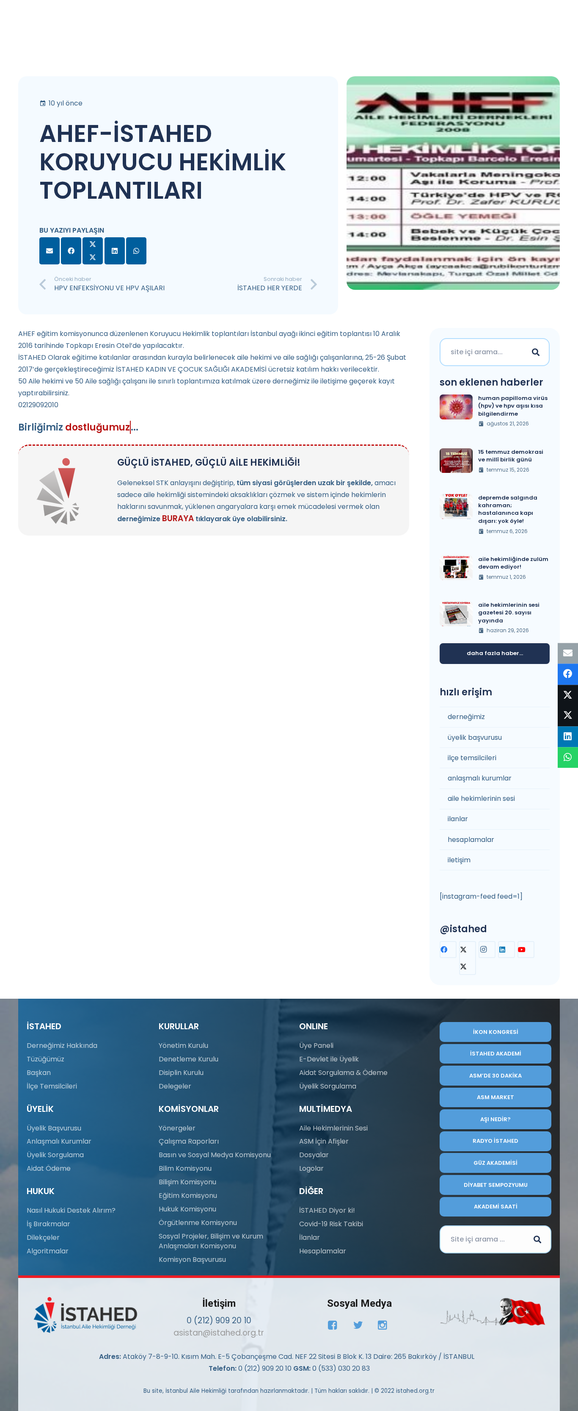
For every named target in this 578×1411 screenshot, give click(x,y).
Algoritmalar (48, 1251)
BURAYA (178, 518)
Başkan (39, 1073)
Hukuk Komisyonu (187, 1209)
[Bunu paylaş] (71, 250)
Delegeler (175, 1086)
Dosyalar (314, 1155)
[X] (467, 958)
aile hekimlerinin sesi (481, 798)
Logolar (311, 1168)
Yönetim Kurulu (183, 1045)
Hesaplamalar (322, 1251)
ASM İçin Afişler (324, 1141)
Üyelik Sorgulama (55, 1155)
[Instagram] (487, 949)
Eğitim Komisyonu (188, 1195)
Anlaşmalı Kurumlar (59, 1141)
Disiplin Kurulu (181, 1073)
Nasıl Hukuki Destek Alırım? (71, 1210)
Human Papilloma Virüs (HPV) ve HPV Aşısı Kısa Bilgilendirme (513, 405)
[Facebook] (448, 949)
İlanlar (309, 1237)
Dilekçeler (43, 1237)
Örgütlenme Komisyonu (198, 1223)
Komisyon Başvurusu (192, 1259)
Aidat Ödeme (49, 1168)
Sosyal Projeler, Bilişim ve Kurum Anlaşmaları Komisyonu (211, 1240)
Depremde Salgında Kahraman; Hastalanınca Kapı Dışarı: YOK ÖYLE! (507, 509)
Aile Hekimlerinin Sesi (333, 1128)
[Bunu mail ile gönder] (49, 250)
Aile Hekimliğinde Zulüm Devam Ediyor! (513, 563)
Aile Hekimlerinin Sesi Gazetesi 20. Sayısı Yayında (508, 612)
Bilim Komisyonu (185, 1168)
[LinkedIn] (506, 949)
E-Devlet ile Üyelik (329, 1059)
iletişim (459, 860)
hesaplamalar (471, 839)
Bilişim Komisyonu (187, 1182)
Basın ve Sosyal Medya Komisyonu (215, 1155)
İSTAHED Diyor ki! (327, 1210)
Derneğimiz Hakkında (62, 1045)
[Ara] (536, 352)
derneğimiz (466, 717)
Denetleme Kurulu (188, 1059)
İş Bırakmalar (48, 1224)
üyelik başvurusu (475, 737)
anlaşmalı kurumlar (480, 778)
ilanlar (458, 819)
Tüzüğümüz (45, 1059)
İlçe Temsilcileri (52, 1086)
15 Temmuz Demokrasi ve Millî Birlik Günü (510, 456)
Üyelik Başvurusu (54, 1128)
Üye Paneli (316, 1045)
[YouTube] (525, 949)
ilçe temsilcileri (472, 758)
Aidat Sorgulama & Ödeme (343, 1073)
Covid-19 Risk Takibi (331, 1224)
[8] (493, 1312)
